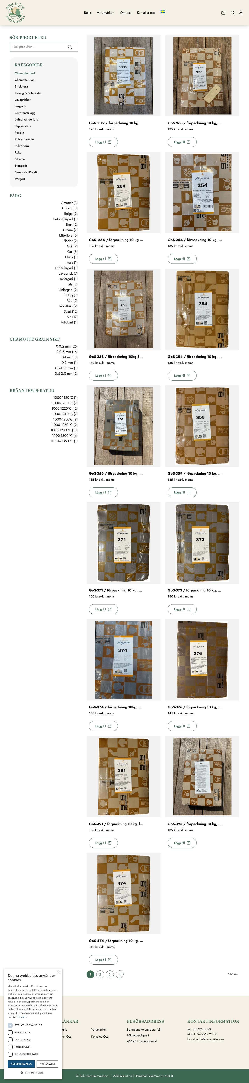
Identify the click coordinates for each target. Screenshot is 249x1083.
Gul (70, 251)
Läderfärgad (64, 268)
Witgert (20, 179)
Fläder (68, 240)
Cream (68, 229)
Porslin (19, 132)
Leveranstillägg (25, 113)
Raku (18, 152)
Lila (70, 284)
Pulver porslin (24, 139)
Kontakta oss (99, 1037)
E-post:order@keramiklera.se (205, 1039)
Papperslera (23, 126)
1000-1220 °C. (62, 408)
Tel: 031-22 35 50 (199, 1029)
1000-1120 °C (63, 397)
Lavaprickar (23, 99)
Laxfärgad (66, 278)
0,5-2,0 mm (64, 373)
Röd (70, 300)
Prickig (67, 295)
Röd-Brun (66, 306)
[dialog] (33, 1024)
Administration (122, 1076)
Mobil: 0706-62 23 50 (202, 1034)
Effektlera (21, 86)
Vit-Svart (67, 322)
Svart (67, 311)
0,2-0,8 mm (64, 368)
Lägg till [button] (100, 142)
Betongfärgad (63, 219)
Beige (68, 213)
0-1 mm (67, 357)
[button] (33, 1072)
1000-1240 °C (62, 413)
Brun (69, 224)
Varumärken (98, 1030)
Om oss (65, 1037)
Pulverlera (22, 146)
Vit (69, 316)
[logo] (15, 12)
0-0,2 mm (63, 346)
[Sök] (232, 12)
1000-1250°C (63, 419)
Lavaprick (66, 273)
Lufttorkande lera (26, 119)
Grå (70, 246)
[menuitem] (87, 12)
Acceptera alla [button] (21, 1064)
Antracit (67, 202)
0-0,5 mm (63, 351)
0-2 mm (67, 362)
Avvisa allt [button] (47, 1064)
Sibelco (20, 159)
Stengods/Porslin (27, 172)
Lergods (20, 106)
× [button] (57, 972)
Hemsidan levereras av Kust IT (154, 1076)
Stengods (21, 165)
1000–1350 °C (62, 441)
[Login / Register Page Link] (240, 12)
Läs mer (22, 1017)
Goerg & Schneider (28, 93)
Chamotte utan (25, 80)
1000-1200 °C (62, 403)
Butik (63, 1030)
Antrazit (67, 208)
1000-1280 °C (61, 430)
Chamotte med (25, 73)
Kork (70, 262)
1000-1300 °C (62, 435)
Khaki (69, 257)
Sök (70, 47)
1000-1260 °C (62, 424)
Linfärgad (66, 289)
